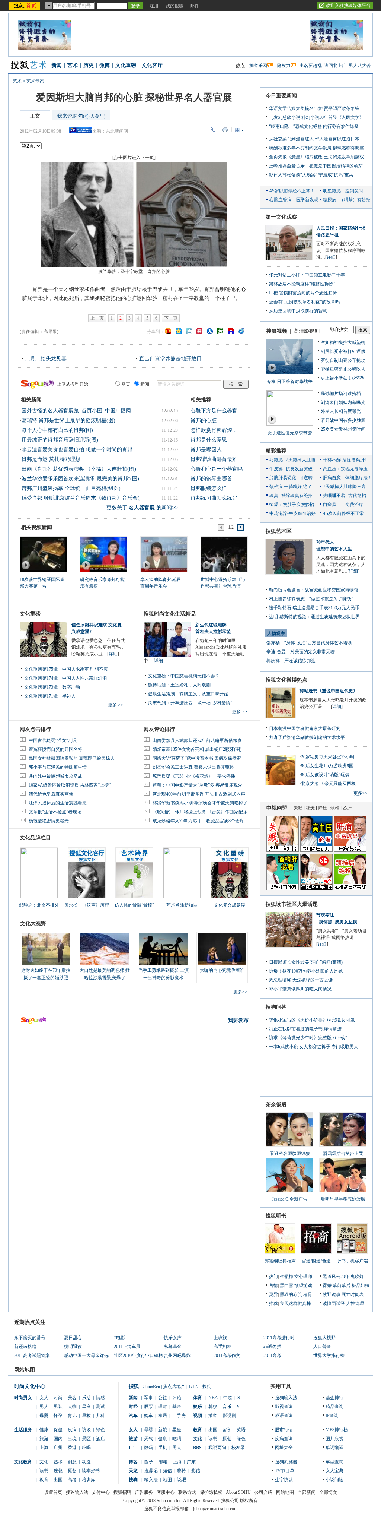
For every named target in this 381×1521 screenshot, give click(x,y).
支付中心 (101, 1492)
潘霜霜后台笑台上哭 (343, 1153)
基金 (176, 1406)
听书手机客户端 (352, 1261)
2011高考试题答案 (32, 1355)
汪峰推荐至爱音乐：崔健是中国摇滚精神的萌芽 (316, 165)
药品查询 (334, 1406)
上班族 (220, 1337)
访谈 (86, 1429)
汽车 (133, 1415)
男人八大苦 (360, 65)
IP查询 (332, 1415)
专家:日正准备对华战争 (290, 381)
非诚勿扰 (272, 1346)
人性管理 (355, 1303)
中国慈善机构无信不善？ (195, 676)
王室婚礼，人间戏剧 (190, 684)
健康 (43, 1429)
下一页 (170, 318)
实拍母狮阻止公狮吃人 (343, 369)
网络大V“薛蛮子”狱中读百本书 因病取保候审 (197, 758)
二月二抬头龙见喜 (46, 358)
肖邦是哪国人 (206, 449)
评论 (176, 1397)
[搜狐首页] (25, 5)
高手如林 (222, 1346)
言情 (273, 1285)
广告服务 (144, 1492)
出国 (58, 1479)
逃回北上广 (335, 65)
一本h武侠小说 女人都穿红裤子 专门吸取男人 (313, 1046)
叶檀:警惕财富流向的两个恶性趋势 (303, 292)
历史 (88, 65)
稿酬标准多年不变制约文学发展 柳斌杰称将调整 (316, 148)
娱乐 (197, 1406)
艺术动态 (35, 81)
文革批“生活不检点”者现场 (55, 812)
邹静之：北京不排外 (39, 905)
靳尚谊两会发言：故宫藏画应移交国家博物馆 (313, 589)
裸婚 (327, 1285)
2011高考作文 (227, 1355)
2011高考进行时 (279, 1337)
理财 (162, 1406)
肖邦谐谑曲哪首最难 (213, 459)
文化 (43, 1461)
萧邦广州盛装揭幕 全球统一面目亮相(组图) (71, 488)
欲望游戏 (303, 1285)
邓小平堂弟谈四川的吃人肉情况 (300, 989)
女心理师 (303, 1276)
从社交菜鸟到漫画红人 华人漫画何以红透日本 (314, 139)
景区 (86, 1438)
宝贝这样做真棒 (295, 1303)
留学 (226, 1429)
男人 (43, 1406)
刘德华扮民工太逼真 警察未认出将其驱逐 (193, 767)
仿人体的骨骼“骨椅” (134, 905)
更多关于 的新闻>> (142, 507)
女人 (43, 1397)
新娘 (162, 1429)
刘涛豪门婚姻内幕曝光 (343, 402)
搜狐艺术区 (279, 531)
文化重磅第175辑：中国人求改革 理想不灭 (66, 669)
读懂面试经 (334, 1303)
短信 (167, 1470)
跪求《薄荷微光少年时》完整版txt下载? (308, 1037)
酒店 (100, 1438)
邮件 (194, 6)
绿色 (100, 1429)
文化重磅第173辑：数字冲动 (52, 687)
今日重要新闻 (281, 95)
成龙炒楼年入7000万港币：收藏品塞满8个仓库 (198, 820)
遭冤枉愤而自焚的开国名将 (55, 749)
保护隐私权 (211, 1492)
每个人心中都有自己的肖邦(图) (57, 430)
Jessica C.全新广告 (289, 1199)
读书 (43, 1470)
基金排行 (334, 1397)
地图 (167, 1479)
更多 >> (115, 705)
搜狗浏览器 (286, 1461)
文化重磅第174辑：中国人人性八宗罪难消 (65, 678)
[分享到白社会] (189, 331)
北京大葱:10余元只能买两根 (328, 783)
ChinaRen (151, 1386)
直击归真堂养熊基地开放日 (170, 358)
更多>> (240, 991)
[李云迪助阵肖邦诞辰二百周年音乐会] (163, 553)
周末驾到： (159, 702)
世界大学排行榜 (329, 1355)
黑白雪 (286, 1285)
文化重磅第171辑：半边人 (50, 696)
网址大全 (284, 1447)
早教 (86, 1415)
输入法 (151, 1479)
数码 (148, 1447)
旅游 (43, 1438)
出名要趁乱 (311, 65)
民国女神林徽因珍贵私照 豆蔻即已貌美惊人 (72, 758)
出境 (72, 1438)
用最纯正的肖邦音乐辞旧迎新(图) (60, 440)
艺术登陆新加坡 (182, 905)
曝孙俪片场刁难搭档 (341, 393)
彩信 (195, 1470)
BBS (197, 1447)
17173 (193, 1386)
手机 (162, 1447)
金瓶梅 (286, 1276)
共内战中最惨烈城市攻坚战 (55, 776)
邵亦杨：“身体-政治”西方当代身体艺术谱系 (309, 642)
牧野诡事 (331, 1294)
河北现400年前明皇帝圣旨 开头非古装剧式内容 (199, 794)
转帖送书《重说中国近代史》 (329, 690)
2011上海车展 (127, 1346)
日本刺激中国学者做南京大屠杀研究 (304, 728)
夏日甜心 (73, 1337)
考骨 (307, 1294)
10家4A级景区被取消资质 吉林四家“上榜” (70, 785)
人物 (72, 1406)
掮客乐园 (258, 65)
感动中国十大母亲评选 (86, 1355)
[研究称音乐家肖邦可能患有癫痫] (103, 553)
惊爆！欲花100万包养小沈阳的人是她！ (308, 971)
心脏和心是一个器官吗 (216, 469)
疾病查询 (284, 1438)
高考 (72, 1479)
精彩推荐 (276, 450)
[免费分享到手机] (241, 331)
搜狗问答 (276, 1007)
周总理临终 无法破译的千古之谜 (301, 980)
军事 (148, 1397)
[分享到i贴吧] (231, 331)
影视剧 (229, 1415)
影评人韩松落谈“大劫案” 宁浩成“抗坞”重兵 (311, 174)
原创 (72, 1470)
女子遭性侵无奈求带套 (290, 433)
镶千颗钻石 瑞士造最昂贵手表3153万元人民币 (314, 607)
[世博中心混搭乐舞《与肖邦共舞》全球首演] (224, 553)
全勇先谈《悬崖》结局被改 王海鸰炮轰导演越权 (316, 156)
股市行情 (284, 1429)
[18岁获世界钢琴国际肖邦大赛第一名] (43, 553)
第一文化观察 (281, 217)
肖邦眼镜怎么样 (208, 488)
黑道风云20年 (336, 1276)
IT (131, 1447)
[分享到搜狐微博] (168, 331)
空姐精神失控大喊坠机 (343, 342)
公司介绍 (263, 1492)
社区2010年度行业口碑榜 (138, 1355)
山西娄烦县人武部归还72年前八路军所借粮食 (197, 740)
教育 (43, 1479)
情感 (100, 1397)
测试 (100, 1406)
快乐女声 (173, 1337)
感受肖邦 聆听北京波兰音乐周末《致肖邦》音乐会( (81, 498)
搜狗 (206, 1386)
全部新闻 (307, 1492)
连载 (58, 1470)
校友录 (238, 1447)
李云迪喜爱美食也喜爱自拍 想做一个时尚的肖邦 (77, 449)
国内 (58, 1438)
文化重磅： (159, 676)
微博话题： (159, 684)
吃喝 (86, 1447)
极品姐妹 (360, 1285)
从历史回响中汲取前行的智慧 (298, 310)
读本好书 (91, 1470)
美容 (72, 1397)
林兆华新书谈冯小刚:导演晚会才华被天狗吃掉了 (200, 803)
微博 (104, 65)
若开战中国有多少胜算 (343, 420)
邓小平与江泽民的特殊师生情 (58, 767)
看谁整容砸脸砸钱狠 (290, 1153)
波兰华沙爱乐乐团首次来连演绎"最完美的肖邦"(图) (80, 478)
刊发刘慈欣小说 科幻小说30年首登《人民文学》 (316, 117)
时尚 (58, 1397)
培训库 (88, 1479)
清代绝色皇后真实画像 (51, 794)
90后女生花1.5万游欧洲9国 (327, 765)
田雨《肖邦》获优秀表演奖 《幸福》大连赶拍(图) (79, 469)
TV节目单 (284, 1470)
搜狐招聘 (122, 1492)
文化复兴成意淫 (229, 905)
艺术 (72, 65)
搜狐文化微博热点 (286, 680)
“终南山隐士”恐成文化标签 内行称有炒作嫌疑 (314, 126)
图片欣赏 (334, 1438)
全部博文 (328, 1492)
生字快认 (284, 1479)
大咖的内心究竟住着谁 (222, 970)
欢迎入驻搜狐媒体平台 (348, 5)
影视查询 (284, 1406)
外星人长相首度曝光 (341, 411)
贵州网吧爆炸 (177, 1355)
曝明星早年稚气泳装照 (343, 1199)
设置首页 (53, 1492)
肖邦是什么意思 (208, 440)
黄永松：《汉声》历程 (86, 905)
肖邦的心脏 (203, 420)
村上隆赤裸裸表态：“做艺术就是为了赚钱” (311, 598)
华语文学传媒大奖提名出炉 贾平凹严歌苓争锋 (314, 108)
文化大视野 (33, 923)
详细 (113, 654)
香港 (72, 1447)
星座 (86, 1406)
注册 (154, 6)
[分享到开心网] (199, 331)
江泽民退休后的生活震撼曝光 (58, 803)
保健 (58, 1429)
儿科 (100, 1415)
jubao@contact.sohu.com (215, 1508)
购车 (148, 1415)
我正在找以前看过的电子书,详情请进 (305, 1028)
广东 (191, 1461)
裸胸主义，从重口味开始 (203, 693)
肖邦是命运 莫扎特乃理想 (51, 459)
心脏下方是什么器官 (213, 411)
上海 (43, 1447)
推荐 (273, 1303)
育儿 (72, 1415)
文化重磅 (125, 65)
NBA (213, 1397)
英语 (241, 1429)
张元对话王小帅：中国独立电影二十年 (307, 275)
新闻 (56, 65)
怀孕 (58, 1415)
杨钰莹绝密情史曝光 (49, 820)
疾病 (72, 1429)
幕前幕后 (341, 1285)
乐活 (86, 1397)
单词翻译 (334, 1447)
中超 (227, 1397)
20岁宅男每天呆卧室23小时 (328, 756)
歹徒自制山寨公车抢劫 (343, 360)
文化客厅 (152, 65)
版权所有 (249, 1500)
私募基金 (173, 1346)
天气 (148, 1438)
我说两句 (217, 1447)
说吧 (181, 1479)
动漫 (86, 1461)
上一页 (97, 318)
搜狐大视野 (324, 1337)
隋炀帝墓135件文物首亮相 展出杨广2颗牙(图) (197, 749)
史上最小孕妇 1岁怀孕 (342, 378)
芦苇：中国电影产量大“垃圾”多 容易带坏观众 (197, 785)
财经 (133, 1406)
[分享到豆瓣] (220, 331)
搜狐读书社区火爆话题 (292, 904)
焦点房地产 (174, 1386)
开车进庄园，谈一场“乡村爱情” (201, 702)
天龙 (133, 1470)
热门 (273, 1276)
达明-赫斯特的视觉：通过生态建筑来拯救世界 (314, 616)
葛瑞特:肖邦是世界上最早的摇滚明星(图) (68, 420)
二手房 (179, 1415)
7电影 (119, 1337)
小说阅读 (334, 1479)
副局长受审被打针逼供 (343, 351)
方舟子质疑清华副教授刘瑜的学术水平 (307, 737)
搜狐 (134, 1386)
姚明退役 (73, 1346)
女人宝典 (334, 1470)
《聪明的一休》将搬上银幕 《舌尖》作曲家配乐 (200, 812)
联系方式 (187, 1492)
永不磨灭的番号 (29, 1337)
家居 (162, 1415)
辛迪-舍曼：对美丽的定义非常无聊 (300, 651)
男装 (58, 1406)
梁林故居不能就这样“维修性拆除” (302, 284)
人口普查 (322, 1346)
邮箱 (163, 1461)
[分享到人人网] (210, 331)
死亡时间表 (353, 1294)
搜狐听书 (276, 1215)
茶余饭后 (276, 1104)
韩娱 (212, 1406)
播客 (212, 1415)
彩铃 (181, 1470)
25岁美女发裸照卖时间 (343, 429)
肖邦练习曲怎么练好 (213, 498)
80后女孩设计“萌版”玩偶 (325, 774)
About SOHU (238, 1492)
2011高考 (272, 1355)
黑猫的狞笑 (291, 1294)
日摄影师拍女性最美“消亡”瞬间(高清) (306, 962)
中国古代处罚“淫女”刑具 (53, 740)
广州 (58, 1447)
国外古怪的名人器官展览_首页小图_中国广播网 (76, 411)
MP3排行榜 (337, 1429)
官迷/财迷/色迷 (316, 1261)
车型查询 (334, 1461)
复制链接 (213, 129)
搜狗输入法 (286, 1397)
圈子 (148, 1461)
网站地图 (285, 1492)
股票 (148, 1406)
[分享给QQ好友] (179, 331)
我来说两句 (81, 116)
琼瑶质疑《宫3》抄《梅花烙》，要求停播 (194, 776)
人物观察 (276, 633)
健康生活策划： (163, 693)
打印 (225, 129)
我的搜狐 (174, 6)
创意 (72, 1461)
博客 (133, 1461)
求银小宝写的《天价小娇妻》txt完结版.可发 (312, 1019)
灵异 (273, 1294)
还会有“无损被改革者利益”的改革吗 (304, 301)
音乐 (226, 1406)
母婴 (43, 1415)
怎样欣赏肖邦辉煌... (213, 430)
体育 (197, 1397)
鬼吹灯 (357, 1276)
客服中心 (166, 1492)
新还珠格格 (25, 1346)
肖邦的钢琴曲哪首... (213, 478)
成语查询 (284, 1415)
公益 (162, 1397)
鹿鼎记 (151, 1470)
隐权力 (284, 65)
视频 (197, 1415)
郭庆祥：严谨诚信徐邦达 (291, 660)
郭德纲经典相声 (280, 1261)
